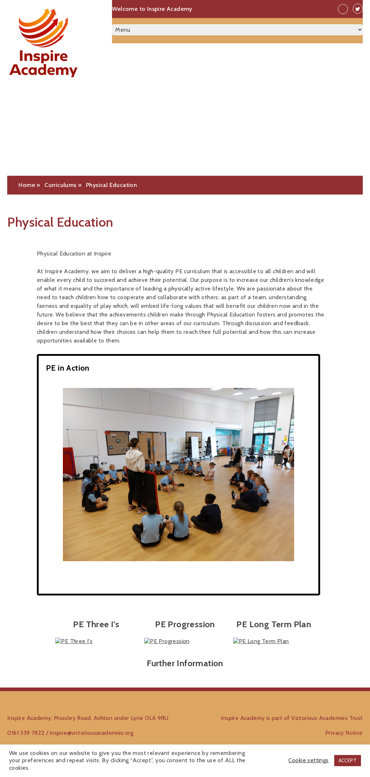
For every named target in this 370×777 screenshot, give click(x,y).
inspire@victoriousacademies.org (91, 732)
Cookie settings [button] (308, 760)
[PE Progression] (185, 641)
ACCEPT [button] (348, 760)
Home (26, 185)
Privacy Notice (344, 732)
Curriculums (60, 185)
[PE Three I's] (96, 641)
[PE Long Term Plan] (273, 641)
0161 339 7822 (25, 732)
